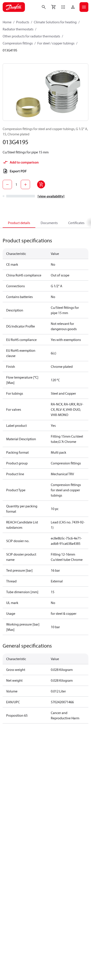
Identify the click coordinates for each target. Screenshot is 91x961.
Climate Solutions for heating (55, 22)
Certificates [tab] (76, 223)
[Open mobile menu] (84, 7)
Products (22, 22)
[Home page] (14, 7)
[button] (63, 7)
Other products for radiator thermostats (31, 36)
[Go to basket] (53, 7)
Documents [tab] (49, 223)
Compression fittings (18, 43)
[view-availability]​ (51, 196)
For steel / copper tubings (55, 43)
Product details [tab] (19, 223)
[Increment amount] (25, 184)
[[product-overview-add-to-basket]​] (41, 184)
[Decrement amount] (7, 184)
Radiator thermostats (18, 29)
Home (7, 22)
